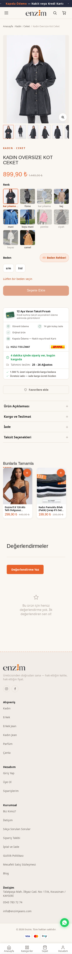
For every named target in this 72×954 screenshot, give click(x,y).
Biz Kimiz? (9, 811)
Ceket (27, 26)
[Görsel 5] (57, 132)
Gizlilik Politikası (13, 855)
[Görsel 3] (33, 132)
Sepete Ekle (36, 290)
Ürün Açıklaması (16, 406)
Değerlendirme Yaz (25, 569)
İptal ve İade (11, 847)
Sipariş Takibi (11, 838)
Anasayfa (8, 26)
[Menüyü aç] (6, 13)
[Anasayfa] (36, 13)
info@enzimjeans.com (17, 911)
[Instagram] (6, 688)
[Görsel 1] (8, 132)
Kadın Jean (10, 735)
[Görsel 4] (45, 132)
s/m (8, 268)
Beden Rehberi (56, 257)
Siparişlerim (11, 791)
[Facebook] (15, 688)
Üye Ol (7, 782)
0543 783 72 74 (12, 902)
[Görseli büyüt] (63, 117)
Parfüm (7, 744)
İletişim (8, 820)
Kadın (18, 26)
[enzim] (36, 667)
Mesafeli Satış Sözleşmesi (19, 864)
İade (7, 427)
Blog (6, 873)
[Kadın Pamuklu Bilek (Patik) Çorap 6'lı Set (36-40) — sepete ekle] (61, 473)
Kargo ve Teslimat (17, 416)
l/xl (20, 268)
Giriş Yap (8, 773)
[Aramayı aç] (55, 13)
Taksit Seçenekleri (17, 437)
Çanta (7, 752)
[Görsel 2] (20, 132)
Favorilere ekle (38, 390)
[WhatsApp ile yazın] (64, 922)
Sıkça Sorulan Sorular (17, 829)
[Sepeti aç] (64, 13)
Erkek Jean (9, 726)
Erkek (6, 717)
